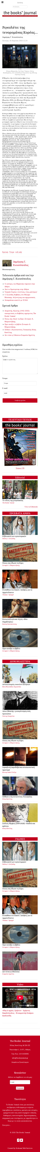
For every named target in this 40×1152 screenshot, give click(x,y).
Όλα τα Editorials (31, 507)
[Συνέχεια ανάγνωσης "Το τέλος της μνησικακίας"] (20, 490)
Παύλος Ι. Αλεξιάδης (8, 538)
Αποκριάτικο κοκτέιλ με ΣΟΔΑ (16, 300)
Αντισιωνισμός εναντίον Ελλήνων (16, 684)
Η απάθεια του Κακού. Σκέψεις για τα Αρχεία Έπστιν (17, 591)
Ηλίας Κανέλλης (7, 799)
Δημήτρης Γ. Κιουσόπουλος (12, 37)
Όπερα (11, 252)
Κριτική (5, 252)
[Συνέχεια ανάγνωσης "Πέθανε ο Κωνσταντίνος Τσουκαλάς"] (20, 786)
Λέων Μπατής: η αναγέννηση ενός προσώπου (16, 712)
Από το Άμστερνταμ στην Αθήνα (17, 289)
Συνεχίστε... (6, 1125)
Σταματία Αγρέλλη (28, 335)
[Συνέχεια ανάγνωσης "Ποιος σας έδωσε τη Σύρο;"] (20, 552)
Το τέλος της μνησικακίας (12, 500)
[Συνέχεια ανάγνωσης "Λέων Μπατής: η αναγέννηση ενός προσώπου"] (20, 700)
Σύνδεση (20, 3)
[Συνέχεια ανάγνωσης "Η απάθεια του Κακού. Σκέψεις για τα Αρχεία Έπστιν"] (20, 579)
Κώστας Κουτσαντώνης (9, 624)
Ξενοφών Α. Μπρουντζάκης (11, 565)
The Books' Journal (8, 503)
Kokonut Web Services (24, 1148)
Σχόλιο (5, 356)
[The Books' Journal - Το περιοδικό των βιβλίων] (20, 13)
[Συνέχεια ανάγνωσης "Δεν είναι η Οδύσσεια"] (20, 961)
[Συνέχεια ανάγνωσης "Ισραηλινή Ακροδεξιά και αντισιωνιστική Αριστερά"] (20, 756)
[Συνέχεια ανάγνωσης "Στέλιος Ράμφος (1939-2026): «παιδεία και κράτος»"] (20, 813)
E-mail (4, 388)
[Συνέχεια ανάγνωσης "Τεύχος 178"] (20, 444)
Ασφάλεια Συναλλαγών (20, 1062)
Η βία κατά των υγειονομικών (14, 536)
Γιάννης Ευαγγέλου (8, 716)
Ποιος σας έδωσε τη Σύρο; (14, 319)
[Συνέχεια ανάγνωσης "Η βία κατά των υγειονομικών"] (20, 525)
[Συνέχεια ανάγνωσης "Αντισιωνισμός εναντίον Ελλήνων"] (20, 673)
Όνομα (4, 378)
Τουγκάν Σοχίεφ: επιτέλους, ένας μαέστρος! (21, 292)
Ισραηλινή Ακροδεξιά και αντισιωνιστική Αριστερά (18, 768)
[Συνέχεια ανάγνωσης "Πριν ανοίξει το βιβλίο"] (20, 638)
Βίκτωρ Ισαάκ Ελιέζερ (9, 772)
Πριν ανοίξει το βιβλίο (13, 324)
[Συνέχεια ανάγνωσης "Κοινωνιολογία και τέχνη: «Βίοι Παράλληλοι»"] (20, 608)
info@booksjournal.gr (20, 1058)
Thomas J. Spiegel (8, 595)
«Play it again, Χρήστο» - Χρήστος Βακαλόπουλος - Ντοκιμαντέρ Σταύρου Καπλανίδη (17, 1013)
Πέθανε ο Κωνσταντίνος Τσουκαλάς (18, 330)
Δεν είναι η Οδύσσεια (13, 335)
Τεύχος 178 (20, 468)
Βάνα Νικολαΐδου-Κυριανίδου (11, 687)
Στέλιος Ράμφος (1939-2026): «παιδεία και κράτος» (18, 824)
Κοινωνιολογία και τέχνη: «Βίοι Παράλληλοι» (14, 620)
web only (18, 252)
